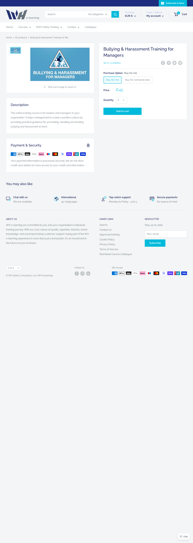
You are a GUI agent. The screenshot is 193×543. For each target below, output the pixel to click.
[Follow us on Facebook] (77, 273)
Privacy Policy (107, 244)
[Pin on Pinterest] (169, 62)
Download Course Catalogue (116, 254)
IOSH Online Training (47, 27)
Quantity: (108, 100)
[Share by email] (180, 62)
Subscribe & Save (175, 3)
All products (21, 37)
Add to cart (122, 111)
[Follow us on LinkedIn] (88, 273)
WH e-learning (112, 63)
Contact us (106, 229)
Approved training (110, 234)
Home (9, 27)
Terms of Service (109, 249)
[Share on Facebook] (163, 62)
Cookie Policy (107, 239)
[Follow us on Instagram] (82, 273)
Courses (23, 27)
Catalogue (90, 27)
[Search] (115, 14)
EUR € (11, 268)
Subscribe (155, 243)
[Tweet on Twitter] (174, 62)
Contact (71, 27)
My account (153, 15)
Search (103, 224)
